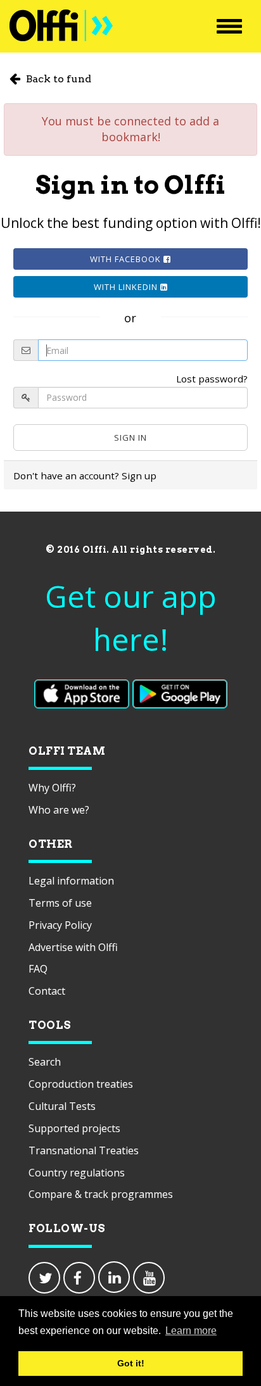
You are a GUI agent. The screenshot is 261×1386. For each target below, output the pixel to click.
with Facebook (126, 259)
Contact (47, 991)
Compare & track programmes (101, 1194)
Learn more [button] (191, 1330)
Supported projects (74, 1128)
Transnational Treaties (84, 1150)
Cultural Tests (62, 1106)
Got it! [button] (130, 1363)
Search (45, 1062)
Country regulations (77, 1173)
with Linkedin (127, 287)
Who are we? (59, 810)
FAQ (38, 969)
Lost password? (212, 378)
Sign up (139, 475)
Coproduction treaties (81, 1084)
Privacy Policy (60, 925)
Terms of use (60, 903)
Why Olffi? (52, 788)
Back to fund (57, 79)
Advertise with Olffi (73, 947)
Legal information (71, 881)
